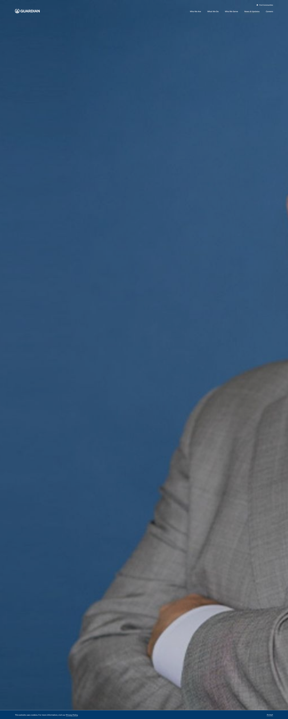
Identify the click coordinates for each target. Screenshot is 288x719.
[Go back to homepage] (27, 11)
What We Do (213, 11)
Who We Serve (231, 11)
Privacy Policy (72, 714)
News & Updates (252, 11)
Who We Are (195, 11)
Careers (269, 11)
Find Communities (264, 5)
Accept (270, 714)
